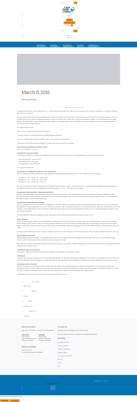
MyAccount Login (69, 22)
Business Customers (63, 345)
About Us (69, 35)
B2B (59, 366)
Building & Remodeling (64, 349)
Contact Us (69, 37)
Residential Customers (64, 342)
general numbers (69, 334)
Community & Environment (65, 356)
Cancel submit (14, 400)
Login (69, 13)
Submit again (4, 400)
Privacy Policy (99, 381)
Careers (60, 362)
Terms (105, 381)
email (81, 334)
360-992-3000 (84, 330)
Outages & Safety (62, 352)
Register (69, 20)
